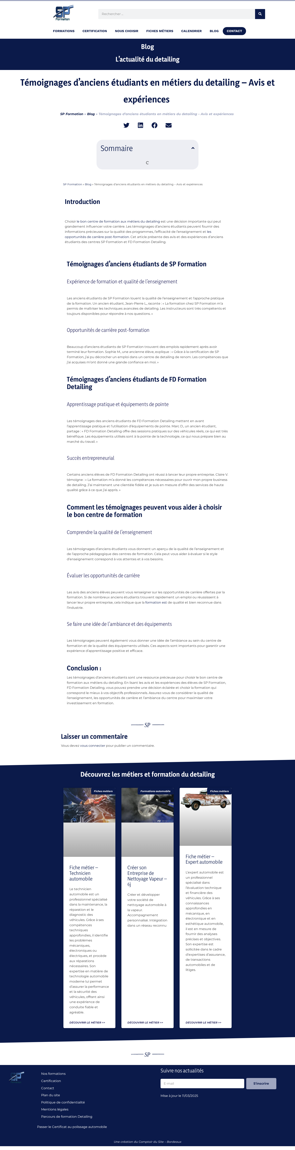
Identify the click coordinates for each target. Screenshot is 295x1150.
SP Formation (71, 114)
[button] (126, 125)
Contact (234, 31)
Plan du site (50, 1095)
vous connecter (92, 746)
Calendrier (191, 31)
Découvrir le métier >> (87, 1022)
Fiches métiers (159, 31)
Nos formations (53, 1074)
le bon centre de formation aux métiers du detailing (118, 221)
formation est (156, 602)
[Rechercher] (260, 14)
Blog (214, 31)
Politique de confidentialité (63, 1102)
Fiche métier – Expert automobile (204, 859)
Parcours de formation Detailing (66, 1117)
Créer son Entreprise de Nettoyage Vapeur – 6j (147, 875)
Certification (51, 1081)
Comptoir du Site (151, 1142)
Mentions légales (54, 1109)
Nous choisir (126, 31)
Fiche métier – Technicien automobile (83, 872)
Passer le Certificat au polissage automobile (73, 1127)
